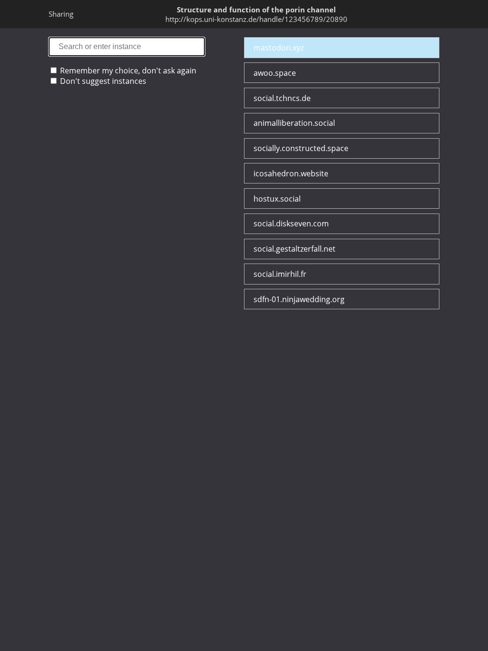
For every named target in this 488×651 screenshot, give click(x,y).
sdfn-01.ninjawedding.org (299, 299)
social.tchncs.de (282, 98)
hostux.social (277, 198)
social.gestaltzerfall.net (295, 249)
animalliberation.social (294, 123)
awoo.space (275, 73)
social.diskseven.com (291, 223)
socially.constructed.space (301, 148)
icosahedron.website (291, 173)
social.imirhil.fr (280, 274)
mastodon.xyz (279, 47)
